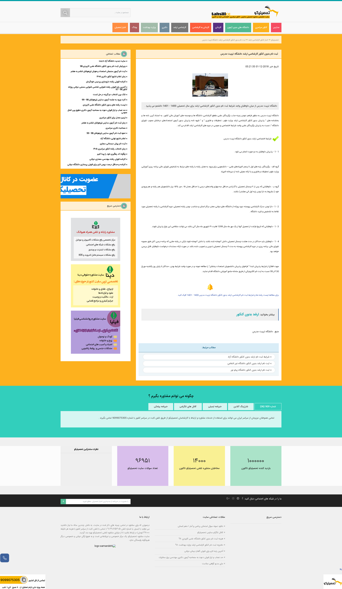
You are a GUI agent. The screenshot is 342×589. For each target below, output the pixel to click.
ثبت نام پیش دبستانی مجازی (113, 144)
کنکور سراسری (261, 27)
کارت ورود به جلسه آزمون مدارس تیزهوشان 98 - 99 (104, 100)
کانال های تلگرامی (188, 407)
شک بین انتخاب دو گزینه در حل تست (109, 94)
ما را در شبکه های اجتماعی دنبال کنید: (262, 499)
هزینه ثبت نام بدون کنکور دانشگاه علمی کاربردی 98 (201, 539)
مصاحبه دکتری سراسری (116, 128)
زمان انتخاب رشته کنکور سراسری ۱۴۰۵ (109, 149)
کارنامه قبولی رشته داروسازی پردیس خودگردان (106, 82)
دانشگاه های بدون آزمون (238, 27)
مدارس (276, 27)
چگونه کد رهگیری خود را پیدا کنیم (111, 154)
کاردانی (218, 27)
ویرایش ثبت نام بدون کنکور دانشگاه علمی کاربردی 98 (103, 66)
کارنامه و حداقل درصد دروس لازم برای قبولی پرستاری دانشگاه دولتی (96, 164)
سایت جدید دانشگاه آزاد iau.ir (112, 61)
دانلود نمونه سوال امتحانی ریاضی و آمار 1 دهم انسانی (200, 526)
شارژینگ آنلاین (241, 407)
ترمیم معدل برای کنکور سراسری (112, 118)
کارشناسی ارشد (179, 27)
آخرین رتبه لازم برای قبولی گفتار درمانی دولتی (203, 551)
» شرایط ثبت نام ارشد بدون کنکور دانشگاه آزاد (249, 357)
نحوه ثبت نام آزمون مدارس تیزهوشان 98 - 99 (106, 133)
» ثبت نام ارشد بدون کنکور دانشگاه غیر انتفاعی (249, 363)
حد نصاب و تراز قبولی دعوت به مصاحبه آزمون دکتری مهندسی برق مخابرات (191, 557)
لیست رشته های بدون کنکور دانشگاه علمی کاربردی (104, 105)
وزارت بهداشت (149, 27)
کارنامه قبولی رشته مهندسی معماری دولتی (107, 159)
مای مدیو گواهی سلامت (212, 563)
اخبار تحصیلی (120, 27)
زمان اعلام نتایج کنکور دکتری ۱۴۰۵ (111, 76)
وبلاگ (134, 27)
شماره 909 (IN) (268, 407)
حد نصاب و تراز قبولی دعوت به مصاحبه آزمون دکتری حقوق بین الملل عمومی (97, 111)
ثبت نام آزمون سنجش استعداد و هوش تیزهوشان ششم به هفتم (98, 71)
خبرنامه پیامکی (161, 407)
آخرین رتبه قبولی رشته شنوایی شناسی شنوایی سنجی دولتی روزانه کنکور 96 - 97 (97, 88)
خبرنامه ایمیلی (215, 407)
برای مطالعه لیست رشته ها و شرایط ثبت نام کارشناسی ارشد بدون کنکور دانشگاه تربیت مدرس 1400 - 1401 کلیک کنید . (228, 295)
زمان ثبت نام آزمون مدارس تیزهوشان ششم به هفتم (104, 123)
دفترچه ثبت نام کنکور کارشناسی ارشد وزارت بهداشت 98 (199, 545)
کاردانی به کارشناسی (200, 27)
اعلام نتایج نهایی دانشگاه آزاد (113, 138)
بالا (341, 569)
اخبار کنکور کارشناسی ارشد (258, 40)
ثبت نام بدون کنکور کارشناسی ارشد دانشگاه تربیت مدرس (223, 40)
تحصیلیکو (275, 40)
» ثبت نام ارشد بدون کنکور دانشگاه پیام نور (251, 370)
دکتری (164, 27)
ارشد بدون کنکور (248, 314)
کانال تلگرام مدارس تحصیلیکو (210, 532)
